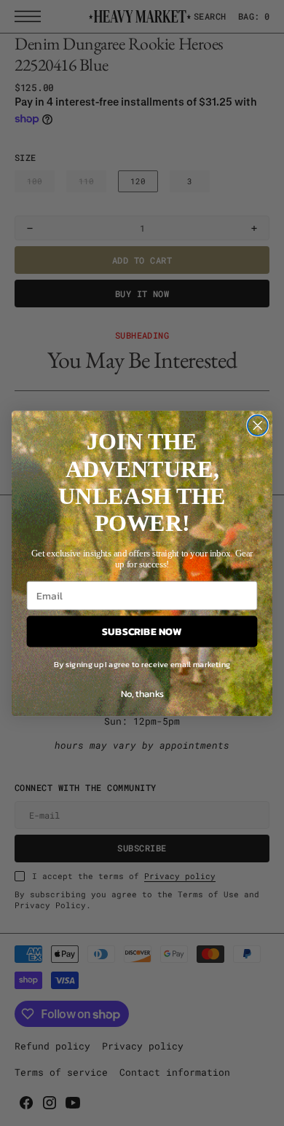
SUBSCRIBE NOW (141, 630)
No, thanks (142, 693)
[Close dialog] (258, 425)
